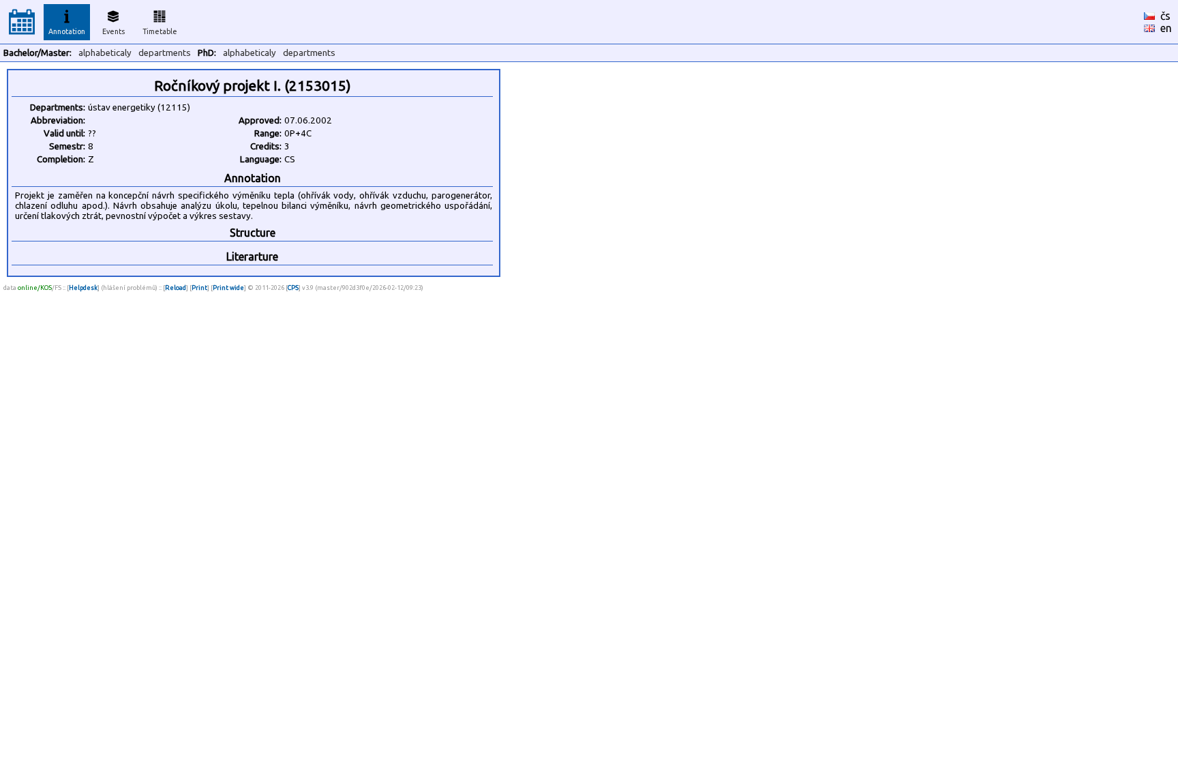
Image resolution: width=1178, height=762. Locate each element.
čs (1165, 16)
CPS (293, 287)
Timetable (159, 31)
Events (113, 31)
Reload (175, 287)
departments (164, 53)
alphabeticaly (105, 53)
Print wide (228, 287)
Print (199, 287)
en (1166, 28)
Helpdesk (83, 287)
